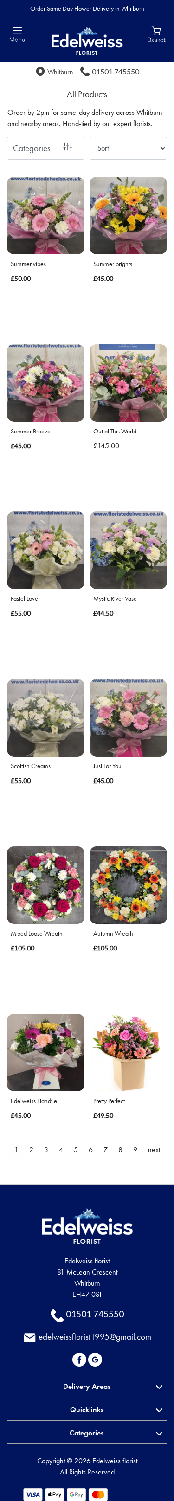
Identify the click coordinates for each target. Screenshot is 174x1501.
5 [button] (76, 1149)
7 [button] (105, 1149)
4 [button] (61, 1149)
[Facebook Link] (80, 1358)
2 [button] (31, 1149)
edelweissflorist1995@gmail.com (95, 1336)
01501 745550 (115, 71)
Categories (32, 148)
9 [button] (135, 1149)
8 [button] (120, 1149)
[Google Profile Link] (95, 1358)
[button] (87, 1385)
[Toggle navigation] (17, 34)
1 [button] (16, 1149)
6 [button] (91, 1149)
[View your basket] (156, 33)
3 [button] (46, 1149)
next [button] (154, 1149)
